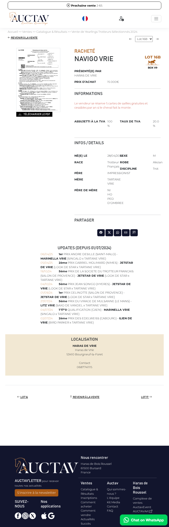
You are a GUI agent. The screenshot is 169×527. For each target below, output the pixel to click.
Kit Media (113, 502)
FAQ (110, 510)
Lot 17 (145, 397)
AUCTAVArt (141, 511)
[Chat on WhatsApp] (143, 519)
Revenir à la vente (24, 37)
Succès (86, 523)
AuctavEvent (142, 507)
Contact (112, 506)
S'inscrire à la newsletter (36, 493)
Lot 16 (24, 397)
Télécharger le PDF (36, 114)
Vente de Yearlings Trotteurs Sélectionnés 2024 (104, 31)
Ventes (27, 31)
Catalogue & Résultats (51, 31)
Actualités (88, 519)
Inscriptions (89, 498)
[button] (85, 19)
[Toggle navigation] (156, 18)
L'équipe (113, 498)
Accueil (13, 31)
